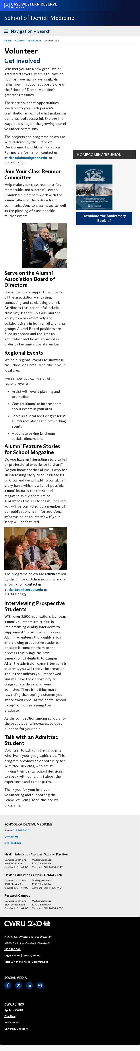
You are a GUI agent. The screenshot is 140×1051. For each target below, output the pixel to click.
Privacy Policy (32, 955)
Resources (34, 40)
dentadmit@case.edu (26, 589)
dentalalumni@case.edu (28, 158)
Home (8, 40)
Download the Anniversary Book (104, 218)
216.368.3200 (21, 830)
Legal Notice (12, 955)
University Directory (16, 1028)
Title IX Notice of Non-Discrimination (26, 961)
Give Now (9, 1016)
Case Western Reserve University (33, 937)
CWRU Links (14, 1004)
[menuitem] (16, 1010)
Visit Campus (12, 1022)
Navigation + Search (26, 32)
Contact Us (11, 836)
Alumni (19, 40)
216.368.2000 (12, 949)
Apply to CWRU (13, 1010)
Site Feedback (12, 842)
